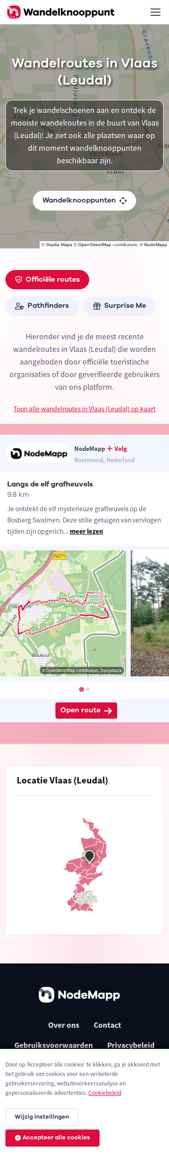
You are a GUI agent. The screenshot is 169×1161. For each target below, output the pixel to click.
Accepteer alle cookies (56, 1138)
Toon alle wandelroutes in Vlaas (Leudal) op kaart (84, 409)
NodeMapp (155, 244)
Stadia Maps (59, 244)
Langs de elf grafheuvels (50, 484)
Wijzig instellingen (42, 1117)
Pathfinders (48, 305)
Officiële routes (53, 279)
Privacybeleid (131, 1045)
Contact (107, 1025)
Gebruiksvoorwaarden (53, 1045)
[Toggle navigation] (155, 12)
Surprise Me (125, 305)
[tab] (81, 689)
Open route (80, 710)
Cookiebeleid (104, 1093)
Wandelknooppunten (79, 200)
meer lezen (86, 531)
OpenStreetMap (94, 244)
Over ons (63, 1025)
